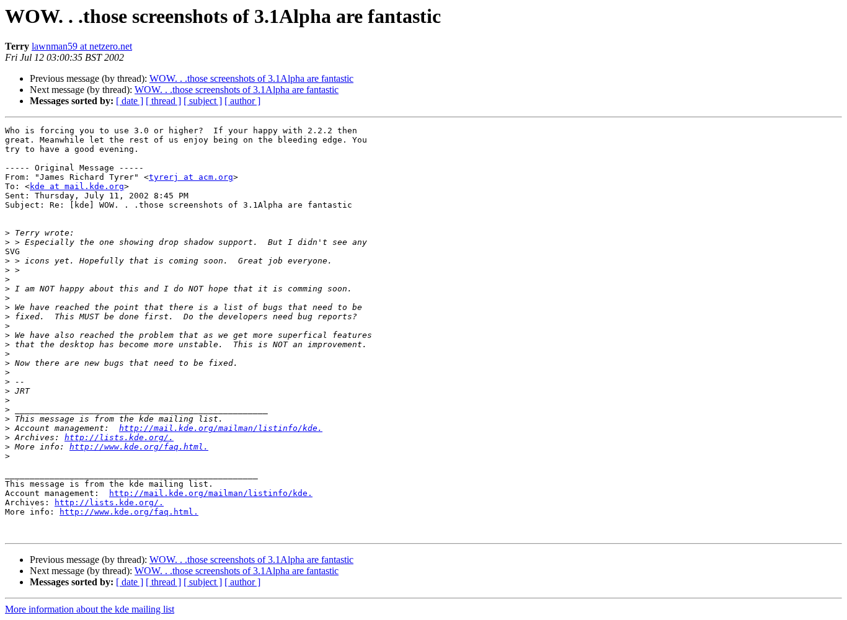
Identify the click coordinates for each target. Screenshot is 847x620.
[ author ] (242, 100)
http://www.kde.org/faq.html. (138, 446)
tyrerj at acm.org (191, 177)
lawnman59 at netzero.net (82, 46)
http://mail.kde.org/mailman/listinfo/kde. (220, 428)
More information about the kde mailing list (89, 609)
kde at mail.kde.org (77, 186)
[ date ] (129, 100)
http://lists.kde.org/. (119, 437)
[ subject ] (203, 100)
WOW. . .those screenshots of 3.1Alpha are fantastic (251, 78)
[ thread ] (163, 100)
